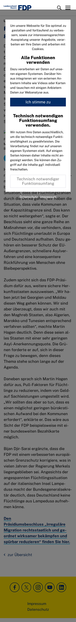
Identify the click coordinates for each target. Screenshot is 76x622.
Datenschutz (29, 197)
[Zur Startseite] (17, 8)
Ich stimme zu (38, 102)
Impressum (48, 197)
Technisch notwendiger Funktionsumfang (38, 181)
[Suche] (59, 8)
